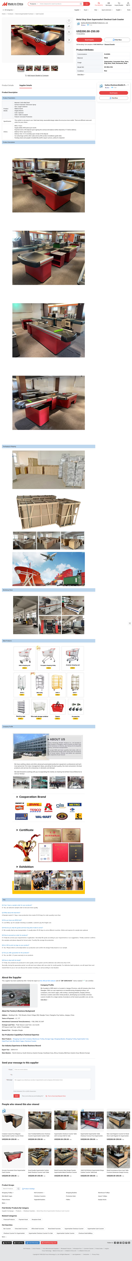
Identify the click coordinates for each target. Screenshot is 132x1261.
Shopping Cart (17, 1039)
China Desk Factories (21, 1229)
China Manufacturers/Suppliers (50, 1248)
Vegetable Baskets (39, 1199)
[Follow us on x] (118, 1243)
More (3, 1237)
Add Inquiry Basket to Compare (38, 75)
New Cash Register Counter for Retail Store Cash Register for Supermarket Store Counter (118, 1136)
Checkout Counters (40, 1196)
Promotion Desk (71, 1196)
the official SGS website (47, 981)
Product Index (99, 1248)
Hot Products (26, 1248)
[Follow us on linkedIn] (129, 1243)
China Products (36, 1248)
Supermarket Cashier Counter (65, 1233)
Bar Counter (7, 1229)
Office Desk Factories (37, 1229)
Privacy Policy (95, 1254)
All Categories (9, 10)
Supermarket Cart (82, 1039)
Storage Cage (49, 1039)
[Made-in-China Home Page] (12, 4)
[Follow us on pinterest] (126, 1243)
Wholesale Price (77, 1248)
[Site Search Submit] (86, 4)
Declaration (86, 1254)
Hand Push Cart (7, 1041)
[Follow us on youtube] (123, 1243)
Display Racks (102, 1199)
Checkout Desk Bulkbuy (85, 1233)
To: (12, 1075)
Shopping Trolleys (7, 1193)
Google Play (18, 1243)
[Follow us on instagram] (121, 1243)
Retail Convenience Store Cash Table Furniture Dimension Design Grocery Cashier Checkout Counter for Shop (117, 1172)
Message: (10, 1080)
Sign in (128, 5)
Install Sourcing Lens (50, 1243)
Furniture (10, 14)
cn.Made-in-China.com (84, 1250)
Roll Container (27, 1039)
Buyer (85, 10)
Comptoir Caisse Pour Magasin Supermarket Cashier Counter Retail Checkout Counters (12, 1136)
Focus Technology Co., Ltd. (52, 1254)
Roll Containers (38, 1193)
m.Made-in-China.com (70, 1250)
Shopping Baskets (71, 1193)
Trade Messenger (32, 1243)
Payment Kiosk (23, 1219)
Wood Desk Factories (54, 1229)
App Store (7, 1243)
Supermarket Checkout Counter (74, 1229)
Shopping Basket (59, 1039)
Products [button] (33, 4)
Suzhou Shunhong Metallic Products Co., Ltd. (94, 23)
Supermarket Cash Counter (96, 1229)
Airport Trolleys (102, 1196)
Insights (107, 1248)
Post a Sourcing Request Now (56, 1096)
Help (95, 10)
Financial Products (9, 1219)
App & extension (106, 10)
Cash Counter (40, 14)
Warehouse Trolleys (104, 1193)
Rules (128, 10)
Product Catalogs (29, 1189)
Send (16, 1096)
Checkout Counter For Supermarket (14, 1233)
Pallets (68, 1199)
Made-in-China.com (58, 1250)
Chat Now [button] (118, 40)
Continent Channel (88, 1248)
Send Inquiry (89, 40)
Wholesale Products (66, 1248)
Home (4, 14)
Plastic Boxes (6, 1199)
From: (11, 1070)
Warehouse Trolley (38, 1039)
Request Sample (110, 44)
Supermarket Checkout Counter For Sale (41, 1233)
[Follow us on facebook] (115, 1243)
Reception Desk (36, 1219)
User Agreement (76, 1254)
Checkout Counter (30, 1041)
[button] (81, 4)
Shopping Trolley (71, 1039)
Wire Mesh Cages (18, 1041)
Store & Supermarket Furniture (24, 14)
